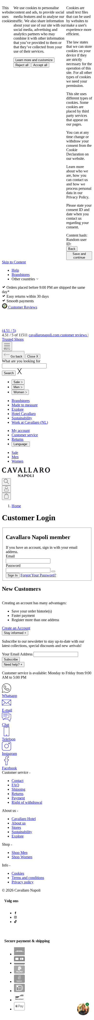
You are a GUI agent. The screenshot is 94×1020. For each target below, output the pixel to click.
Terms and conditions (28, 878)
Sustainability (22, 418)
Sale (15, 452)
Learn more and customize (34, 60)
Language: (20, 444)
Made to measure (25, 405)
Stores (16, 827)
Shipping (18, 789)
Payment (18, 798)
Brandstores (21, 275)
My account (21, 431)
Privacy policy (23, 882)
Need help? (13, 664)
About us (19, 823)
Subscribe (11, 659)
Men (15, 457)
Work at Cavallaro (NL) (30, 422)
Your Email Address (18, 654)
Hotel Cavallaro (24, 414)
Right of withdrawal (27, 802)
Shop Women (22, 857)
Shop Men (19, 853)
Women (17, 461)
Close (32, 356)
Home (16, 506)
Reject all (21, 65)
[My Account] (6, 489)
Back (71, 249)
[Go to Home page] (26, 476)
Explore (18, 409)
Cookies (18, 873)
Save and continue (79, 255)
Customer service (25, 435)
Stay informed (15, 633)
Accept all (40, 65)
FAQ (15, 785)
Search (9, 373)
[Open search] (6, 481)
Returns (17, 439)
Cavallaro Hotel (24, 819)
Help (15, 270)
